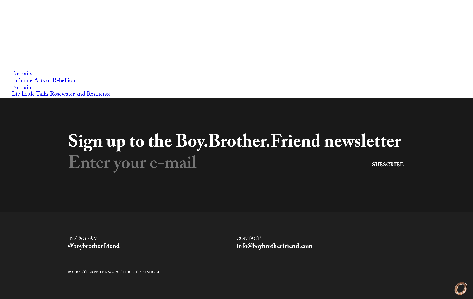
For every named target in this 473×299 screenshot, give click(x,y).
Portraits (22, 74)
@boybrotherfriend (94, 247)
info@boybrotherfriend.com (274, 247)
